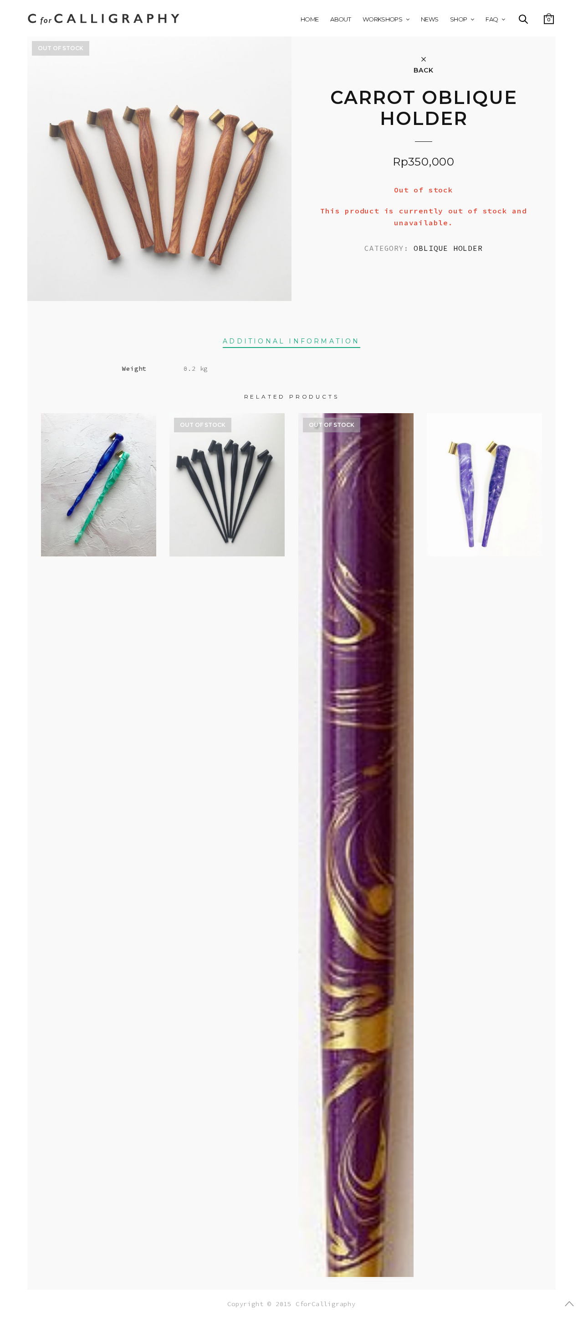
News (429, 19)
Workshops (382, 19)
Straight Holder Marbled (356, 836)
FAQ (492, 19)
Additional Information (291, 341)
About (340, 19)
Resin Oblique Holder (484, 476)
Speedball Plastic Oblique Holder (227, 476)
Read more (227, 551)
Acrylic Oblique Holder (98, 476)
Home (309, 19)
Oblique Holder (448, 248)
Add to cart (484, 543)
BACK (423, 69)
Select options (98, 543)
